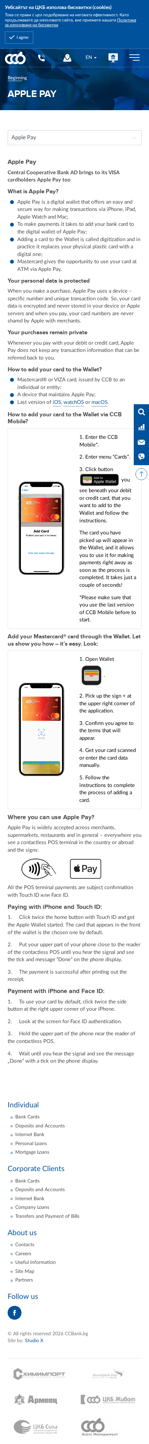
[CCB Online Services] (113, 58)
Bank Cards (27, 1117)
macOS (99, 402)
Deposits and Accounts (40, 1126)
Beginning (17, 78)
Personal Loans (31, 1143)
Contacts (24, 1244)
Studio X (34, 1340)
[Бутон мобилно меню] (134, 58)
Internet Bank (29, 1134)
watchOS (73, 402)
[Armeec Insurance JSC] (41, 1399)
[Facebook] (14, 1313)
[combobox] (91, 57)
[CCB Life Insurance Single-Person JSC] (108, 1399)
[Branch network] (67, 58)
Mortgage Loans (32, 1152)
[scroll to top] (141, 474)
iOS (57, 402)
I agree (22, 37)
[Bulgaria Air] (108, 1373)
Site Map (24, 1271)
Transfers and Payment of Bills (47, 1216)
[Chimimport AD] (41, 1374)
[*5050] (41, 58)
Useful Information (35, 1262)
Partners (24, 1280)
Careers (23, 1253)
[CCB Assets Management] (108, 1427)
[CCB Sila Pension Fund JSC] (41, 1427)
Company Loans (32, 1207)
